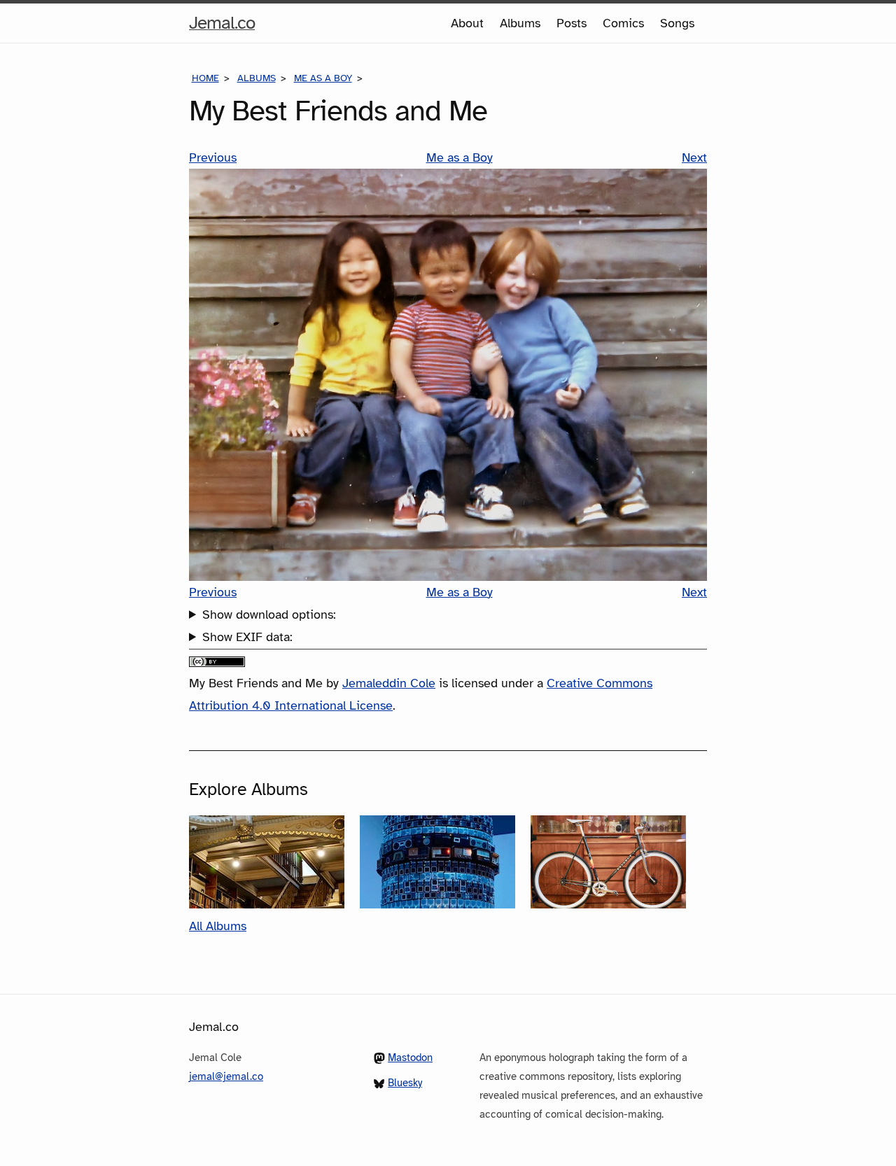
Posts (571, 23)
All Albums (217, 926)
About (467, 23)
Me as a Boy (323, 78)
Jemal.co (222, 26)
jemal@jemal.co (226, 1076)
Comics (623, 23)
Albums (520, 23)
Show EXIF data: (247, 637)
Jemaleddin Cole (388, 683)
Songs (677, 23)
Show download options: (269, 614)
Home (205, 78)
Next (694, 157)
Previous (213, 157)
